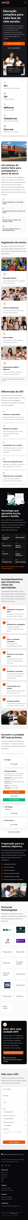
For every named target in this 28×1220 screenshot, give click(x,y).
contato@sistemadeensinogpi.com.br (11, 1206)
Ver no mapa (14, 764)
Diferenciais (4, 1175)
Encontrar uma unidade (14, 43)
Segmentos (4, 1177)
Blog (2, 1181)
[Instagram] (2, 1165)
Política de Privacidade (6, 1215)
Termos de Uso (15, 1215)
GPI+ (2, 1179)
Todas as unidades (6, 1188)
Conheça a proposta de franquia (13, 1052)
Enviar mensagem (14, 1142)
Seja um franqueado (6, 1197)
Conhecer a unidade (14, 792)
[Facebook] (6, 1165)
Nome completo (7, 1089)
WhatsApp (5, 1095)
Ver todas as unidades (14, 832)
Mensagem (6, 1129)
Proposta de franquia (6, 1199)
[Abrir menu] (25, 2)
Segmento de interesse (9, 1115)
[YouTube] (9, 1165)
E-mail (4, 1102)
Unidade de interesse (8, 1122)
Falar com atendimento (14, 48)
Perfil (4, 1109)
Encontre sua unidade (7, 1190)
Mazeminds (15, 1213)
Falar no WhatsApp (14, 799)
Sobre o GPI (4, 1172)
